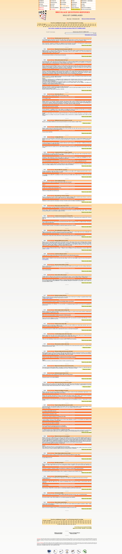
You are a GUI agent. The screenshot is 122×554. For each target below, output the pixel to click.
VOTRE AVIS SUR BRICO (86, 7)
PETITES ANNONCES (75, 9)
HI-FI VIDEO (62, 0)
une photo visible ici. (48, 298)
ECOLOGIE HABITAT (54, 7)
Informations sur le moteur (91, 34)
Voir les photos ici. (45, 259)
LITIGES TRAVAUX (75, 7)
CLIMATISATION (53, 2)
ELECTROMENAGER (43, 5)
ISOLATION (52, 4)
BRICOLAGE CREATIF (64, 7)
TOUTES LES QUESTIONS (86, 9)
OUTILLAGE (73, 5)
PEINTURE (52, 5)
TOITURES (41, 4)
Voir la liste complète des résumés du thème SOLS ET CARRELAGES (66, 28)
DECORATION (74, 2)
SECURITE (83, 5)
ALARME (83, 4)
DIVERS (72, 0)
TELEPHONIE (83, 2)
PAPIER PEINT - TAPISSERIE (86, 0)
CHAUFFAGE (41, 2)
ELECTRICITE (53, 0)
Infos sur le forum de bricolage (88, 18)
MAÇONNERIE (63, 2)
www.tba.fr (47, 248)
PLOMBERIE (41, 0)
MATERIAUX (74, 4)
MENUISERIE (63, 4)
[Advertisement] (67, 289)
